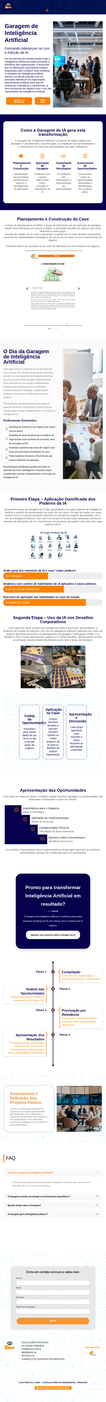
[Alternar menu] (47, 10)
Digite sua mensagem (25, 1307)
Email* (19, 1288)
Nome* (19, 1278)
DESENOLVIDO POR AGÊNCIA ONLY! (53, 1388)
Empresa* (20, 1297)
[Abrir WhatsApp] (99, 1395)
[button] (27, 288)
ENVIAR (53, 1321)
